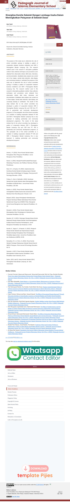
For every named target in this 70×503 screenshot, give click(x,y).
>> (21, 337)
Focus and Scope (12, 386)
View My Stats (16, 496)
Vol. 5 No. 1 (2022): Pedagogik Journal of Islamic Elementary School (38, 8)
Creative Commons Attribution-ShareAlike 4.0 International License (53, 148)
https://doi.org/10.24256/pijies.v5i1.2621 (20, 42)
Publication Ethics (12, 395)
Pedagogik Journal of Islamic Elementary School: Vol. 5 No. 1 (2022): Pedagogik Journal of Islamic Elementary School (35, 277)
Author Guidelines (13, 389)
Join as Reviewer (12, 379)
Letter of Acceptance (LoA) (15, 419)
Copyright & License (13, 401)
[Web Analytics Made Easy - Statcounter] (9, 496)
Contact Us (11, 413)
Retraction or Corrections (14, 416)
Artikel (49, 52)
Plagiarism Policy (12, 398)
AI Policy (10, 410)
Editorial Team (11, 370)
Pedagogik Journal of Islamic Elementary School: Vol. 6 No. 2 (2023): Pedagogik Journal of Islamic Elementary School (35, 290)
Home (7, 8)
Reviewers (10, 376)
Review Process (12, 392)
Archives (13, 8)
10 (17, 337)
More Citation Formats (53, 87)
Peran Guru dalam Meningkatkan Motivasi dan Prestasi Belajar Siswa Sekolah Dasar (31, 276)
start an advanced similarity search (22, 341)
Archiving (10, 407)
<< (6, 337)
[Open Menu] (5, 1)
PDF (60, 45)
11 (19, 337)
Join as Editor (11, 373)
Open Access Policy (13, 404)
